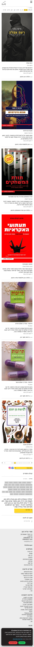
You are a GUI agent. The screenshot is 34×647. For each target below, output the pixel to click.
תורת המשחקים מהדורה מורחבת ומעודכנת (20, 196)
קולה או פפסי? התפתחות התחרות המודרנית (27, 614)
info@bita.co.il (28, 541)
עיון (19, 489)
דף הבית (30, 551)
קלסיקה (10, 491)
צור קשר (30, 563)
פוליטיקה (15, 489)
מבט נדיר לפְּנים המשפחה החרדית (27, 598)
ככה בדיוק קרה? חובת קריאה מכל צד (26, 607)
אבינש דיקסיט (28, 199)
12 (16, 462)
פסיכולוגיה (18, 491)
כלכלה (6, 484)
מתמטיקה (10, 487)
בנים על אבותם (28, 571)
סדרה (4, 10)
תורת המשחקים (29, 494)
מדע (31, 487)
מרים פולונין (29, 447)
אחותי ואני (28, 509)
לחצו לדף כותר (27, 73)
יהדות (13, 484)
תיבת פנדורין (21, 494)
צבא (14, 491)
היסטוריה (17, 484)
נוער (31, 489)
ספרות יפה (23, 489)
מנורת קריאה (22, 487)
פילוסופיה (10, 489)
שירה (3, 491)
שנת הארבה (29, 585)
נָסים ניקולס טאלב (27, 266)
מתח (14, 487)
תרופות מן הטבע (27, 444)
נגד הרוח (5, 487)
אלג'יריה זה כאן (28, 577)
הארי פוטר (22, 484)
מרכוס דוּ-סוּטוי (28, 133)
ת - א (21, 10)
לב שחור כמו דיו (28, 587)
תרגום (11, 494)
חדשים (30, 557)
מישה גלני (29, 65)
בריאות (6, 482)
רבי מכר (30, 555)
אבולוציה (28, 482)
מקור (18, 487)
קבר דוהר (29, 583)
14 (13, 462)
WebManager (28, 545)
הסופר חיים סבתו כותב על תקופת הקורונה (26, 618)
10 (19, 462)
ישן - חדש (10, 10)
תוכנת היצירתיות (27, 130)
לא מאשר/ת (13, 643)
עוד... (31, 591)
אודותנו (30, 561)
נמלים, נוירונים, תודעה (26, 581)
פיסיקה (23, 491)
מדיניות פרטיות (28, 565)
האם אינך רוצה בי (27, 589)
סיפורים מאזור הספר (26, 573)
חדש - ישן (16, 10)
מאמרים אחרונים (27, 559)
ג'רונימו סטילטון (29, 484)
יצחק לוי (30, 326)
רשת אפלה (29, 63)
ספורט (27, 489)
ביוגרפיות (15, 482)
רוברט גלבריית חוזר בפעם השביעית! (26, 601)
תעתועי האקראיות (27, 264)
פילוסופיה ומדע (29, 491)
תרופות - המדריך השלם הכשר (24, 382)
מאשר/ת (22, 643)
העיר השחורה (28, 579)
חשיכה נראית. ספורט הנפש (26, 610)
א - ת (25, 10)
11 (17, 462)
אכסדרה (24, 482)
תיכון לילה (16, 494)
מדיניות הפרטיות (17, 639)
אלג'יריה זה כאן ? (27, 575)
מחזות (27, 487)
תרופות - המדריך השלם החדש (23, 323)
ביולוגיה (10, 482)
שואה (7, 491)
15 (11, 462)
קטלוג (30, 553)
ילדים (10, 484)
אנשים (20, 482)
